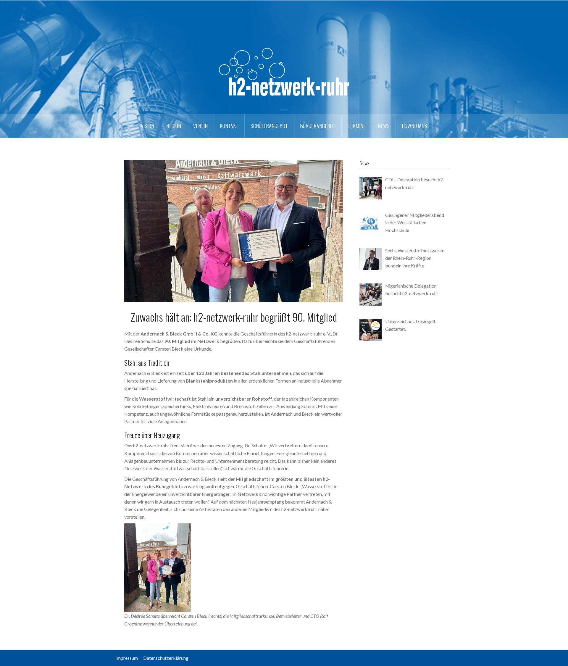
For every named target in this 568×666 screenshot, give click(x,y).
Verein (200, 126)
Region (173, 126)
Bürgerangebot (317, 126)
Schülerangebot (269, 126)
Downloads (414, 126)
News (384, 126)
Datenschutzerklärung (165, 658)
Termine (357, 126)
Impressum (128, 658)
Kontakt (229, 126)
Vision (147, 126)
